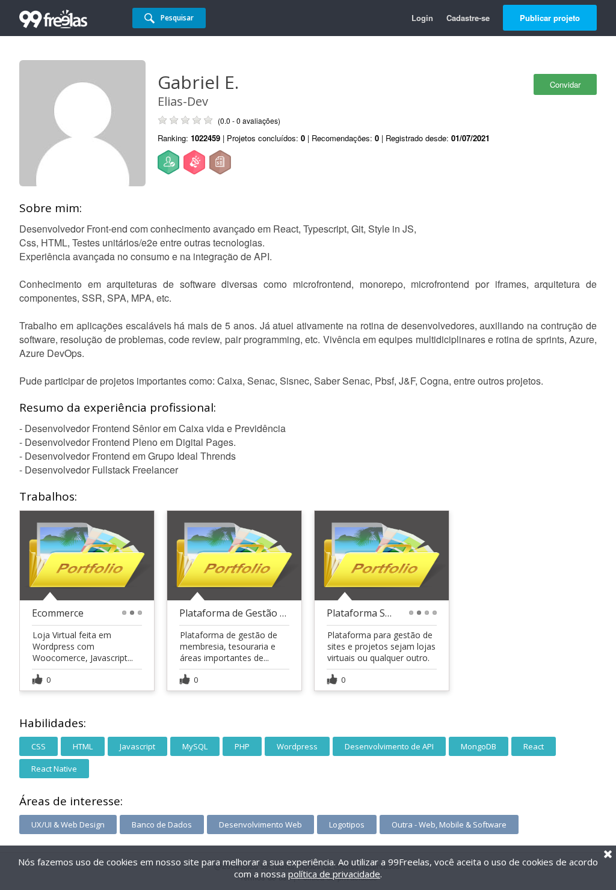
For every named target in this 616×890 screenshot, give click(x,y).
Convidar (565, 84)
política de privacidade (334, 874)
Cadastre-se (468, 17)
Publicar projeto (550, 17)
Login (422, 17)
